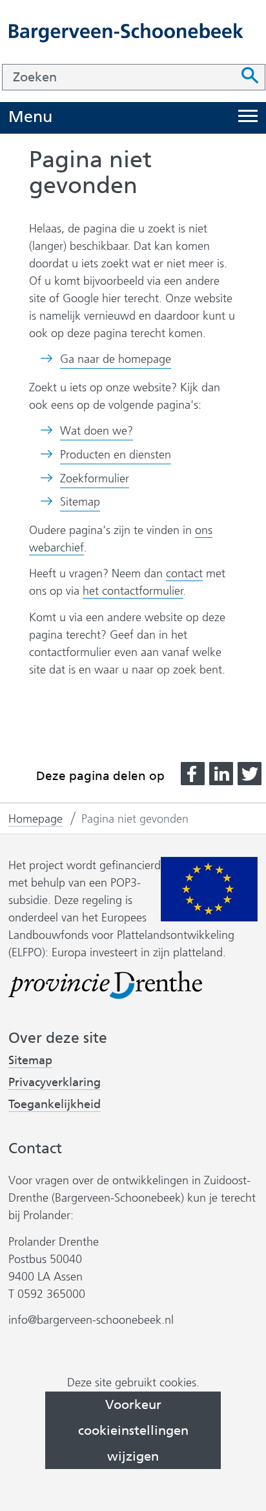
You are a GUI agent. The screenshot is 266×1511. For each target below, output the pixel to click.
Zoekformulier (94, 478)
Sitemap (80, 502)
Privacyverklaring (54, 1082)
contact (184, 573)
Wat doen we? (96, 431)
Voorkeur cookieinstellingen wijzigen (133, 1430)
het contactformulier (133, 591)
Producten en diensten (115, 454)
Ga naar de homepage (115, 359)
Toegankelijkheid (54, 1104)
